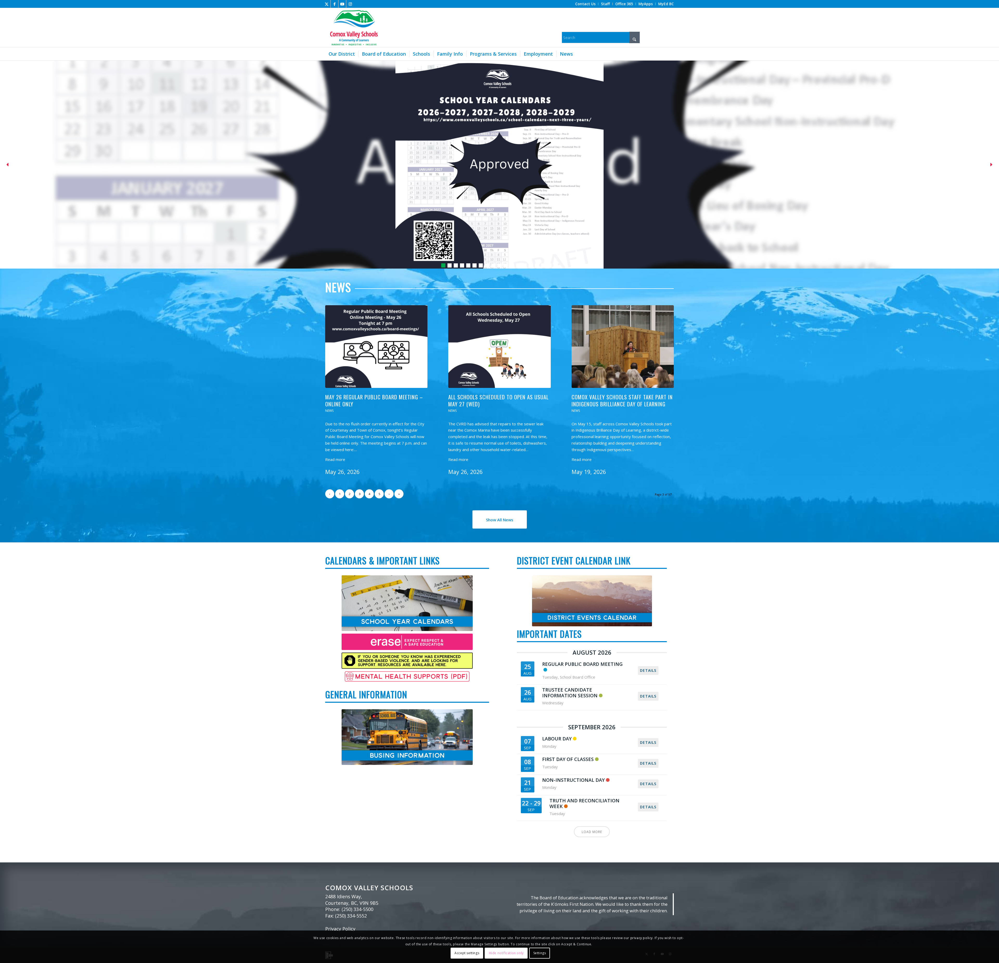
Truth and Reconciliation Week (584, 803)
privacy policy (641, 938)
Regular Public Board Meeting (582, 664)
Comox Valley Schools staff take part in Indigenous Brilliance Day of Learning (622, 400)
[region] (499, 165)
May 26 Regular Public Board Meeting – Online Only (374, 400)
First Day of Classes (568, 759)
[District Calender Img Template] (407, 737)
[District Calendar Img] (592, 600)
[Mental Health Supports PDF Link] (407, 676)
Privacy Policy (340, 929)
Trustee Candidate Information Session (570, 693)
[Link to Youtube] (342, 4)
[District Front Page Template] (407, 603)
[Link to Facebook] (334, 4)
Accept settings (466, 953)
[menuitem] (585, 4)
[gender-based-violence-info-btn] (407, 661)
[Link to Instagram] (350, 4)
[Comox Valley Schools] (353, 27)
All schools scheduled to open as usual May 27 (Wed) (498, 400)
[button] (499, 165)
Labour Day (557, 739)
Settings (539, 953)
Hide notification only (506, 953)
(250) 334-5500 (357, 909)
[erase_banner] (407, 642)
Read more (335, 459)
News (329, 410)
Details (648, 670)
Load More (592, 832)
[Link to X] (326, 4)
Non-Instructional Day (573, 780)
